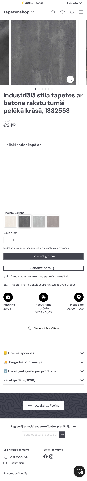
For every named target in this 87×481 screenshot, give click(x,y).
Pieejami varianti (13, 213)
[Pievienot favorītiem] (78, 158)
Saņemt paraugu (43, 268)
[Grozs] (71, 12)
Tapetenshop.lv (18, 12)
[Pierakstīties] (62, 434)
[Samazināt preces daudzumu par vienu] (6, 240)
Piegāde (30, 248)
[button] (10, 221)
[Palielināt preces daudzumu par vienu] (20, 240)
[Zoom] (70, 79)
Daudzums (10, 233)
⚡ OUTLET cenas (32, 3)
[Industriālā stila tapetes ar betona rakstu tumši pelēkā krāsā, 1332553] (43, 162)
